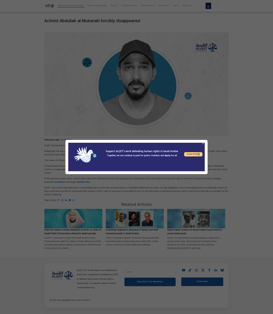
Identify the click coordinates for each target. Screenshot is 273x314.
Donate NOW (192, 154)
